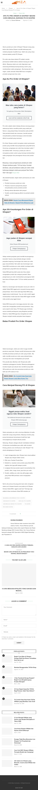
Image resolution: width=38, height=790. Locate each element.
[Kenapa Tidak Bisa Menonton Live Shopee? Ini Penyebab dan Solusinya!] (7, 741)
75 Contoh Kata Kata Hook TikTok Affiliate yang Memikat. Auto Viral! (24, 700)
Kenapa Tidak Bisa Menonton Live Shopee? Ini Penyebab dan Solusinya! (24, 741)
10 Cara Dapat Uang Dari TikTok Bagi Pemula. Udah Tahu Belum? (24, 690)
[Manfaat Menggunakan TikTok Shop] (7, 669)
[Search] (36, 2)
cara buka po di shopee (9, 500)
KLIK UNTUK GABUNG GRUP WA (19, 118)
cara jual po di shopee (24, 500)
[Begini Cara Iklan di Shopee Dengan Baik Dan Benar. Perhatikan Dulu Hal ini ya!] (7, 659)
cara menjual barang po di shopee (12, 503)
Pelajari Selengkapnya (19, 248)
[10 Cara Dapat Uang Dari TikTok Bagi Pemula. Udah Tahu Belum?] (7, 691)
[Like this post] (21, 514)
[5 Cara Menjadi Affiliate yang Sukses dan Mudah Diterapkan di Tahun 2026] (19, 575)
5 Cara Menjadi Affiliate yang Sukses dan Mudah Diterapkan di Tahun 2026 (24, 719)
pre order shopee (8, 506)
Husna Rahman (16, 20)
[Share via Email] (28, 514)
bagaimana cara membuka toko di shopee (14, 498)
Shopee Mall (15, 172)
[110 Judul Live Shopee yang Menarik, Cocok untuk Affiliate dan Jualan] (7, 763)
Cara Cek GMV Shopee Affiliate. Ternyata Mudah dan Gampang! (24, 751)
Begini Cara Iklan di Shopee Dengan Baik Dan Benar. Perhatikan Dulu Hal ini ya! (25, 658)
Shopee (11, 8)
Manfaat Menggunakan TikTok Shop (25, 667)
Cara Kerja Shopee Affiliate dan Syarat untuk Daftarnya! (23, 729)
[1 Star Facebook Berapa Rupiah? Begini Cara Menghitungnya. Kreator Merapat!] (7, 680)
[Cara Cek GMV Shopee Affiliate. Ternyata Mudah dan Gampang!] (7, 752)
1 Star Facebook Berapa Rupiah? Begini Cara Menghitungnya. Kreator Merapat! (24, 679)
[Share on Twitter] (25, 514)
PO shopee (27, 503)
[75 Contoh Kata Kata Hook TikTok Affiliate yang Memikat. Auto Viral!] (7, 702)
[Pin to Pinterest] (26, 514)
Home (3, 8)
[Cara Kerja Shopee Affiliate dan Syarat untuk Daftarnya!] (7, 731)
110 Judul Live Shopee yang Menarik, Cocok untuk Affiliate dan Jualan (24, 762)
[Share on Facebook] (23, 514)
